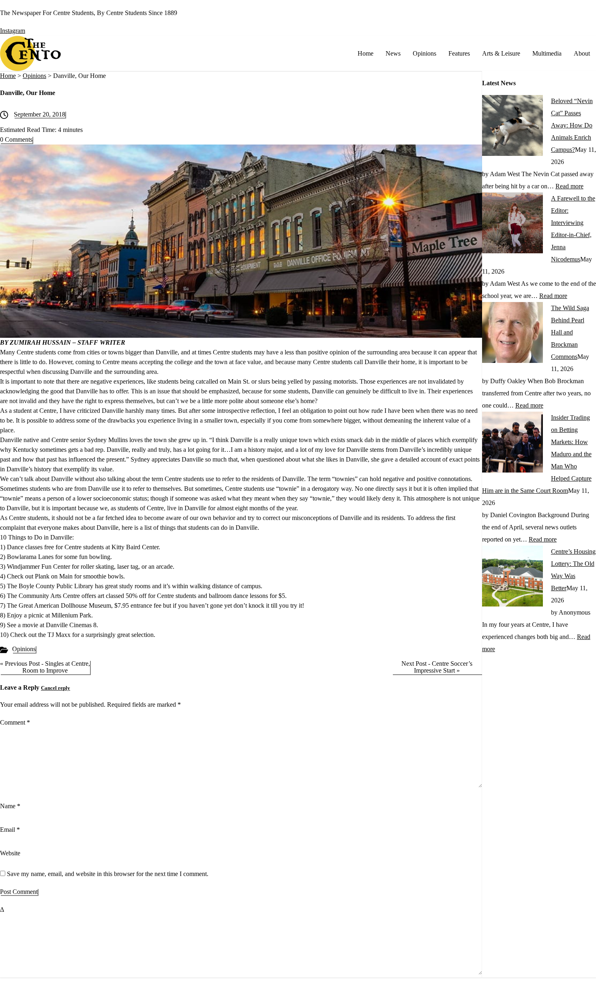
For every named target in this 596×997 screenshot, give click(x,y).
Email (10, 829)
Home (365, 53)
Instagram (12, 30)
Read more (569, 186)
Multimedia (547, 53)
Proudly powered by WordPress (313, 991)
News (393, 53)
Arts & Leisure (501, 53)
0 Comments (16, 139)
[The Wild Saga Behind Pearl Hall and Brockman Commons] (512, 360)
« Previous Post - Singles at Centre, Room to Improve (45, 667)
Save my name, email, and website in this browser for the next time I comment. (107, 873)
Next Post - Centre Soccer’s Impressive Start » (436, 667)
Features (459, 53)
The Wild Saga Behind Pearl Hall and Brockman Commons (570, 332)
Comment (15, 722)
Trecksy (419, 991)
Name (10, 806)
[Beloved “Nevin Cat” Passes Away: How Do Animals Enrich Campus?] (512, 153)
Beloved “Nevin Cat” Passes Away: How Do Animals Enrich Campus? (572, 125)
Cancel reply (55, 688)
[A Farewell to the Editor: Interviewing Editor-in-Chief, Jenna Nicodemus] (512, 251)
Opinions (424, 53)
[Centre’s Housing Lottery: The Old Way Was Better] (512, 604)
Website (10, 853)
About (582, 53)
